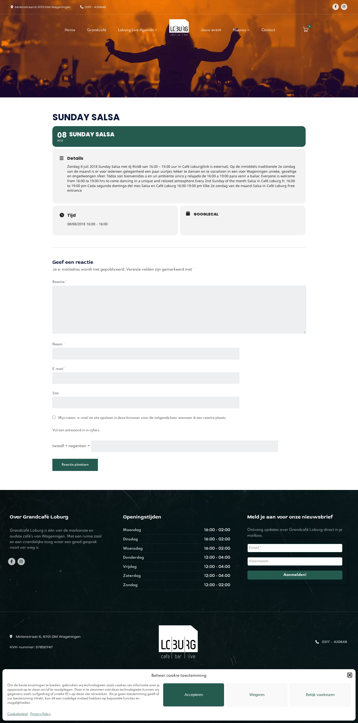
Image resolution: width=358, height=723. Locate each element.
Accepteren (194, 695)
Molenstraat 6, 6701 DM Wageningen (42, 7)
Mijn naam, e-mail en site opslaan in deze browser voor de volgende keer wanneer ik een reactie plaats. (142, 418)
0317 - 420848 (95, 7)
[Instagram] (344, 7)
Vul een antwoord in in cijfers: (76, 430)
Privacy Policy (40, 714)
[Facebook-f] (11, 561)
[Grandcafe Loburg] (179, 37)
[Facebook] (335, 7)
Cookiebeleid (17, 714)
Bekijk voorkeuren (320, 695)
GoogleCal (206, 214)
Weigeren (256, 695)
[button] (350, 675)
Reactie (59, 282)
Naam (58, 344)
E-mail (59, 369)
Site (55, 393)
